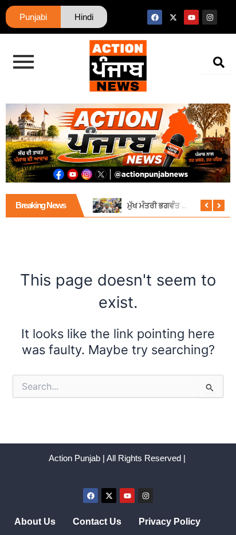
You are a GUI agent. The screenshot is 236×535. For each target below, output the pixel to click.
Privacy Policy (169, 521)
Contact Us (97, 521)
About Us (35, 521)
